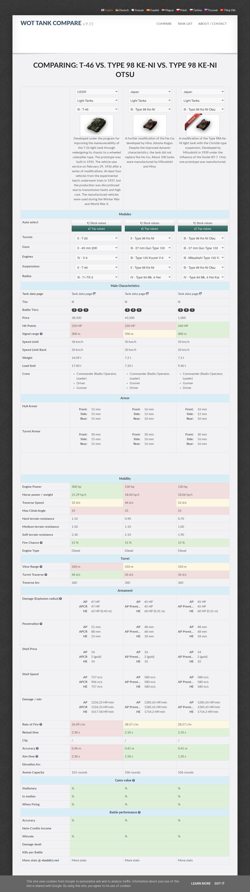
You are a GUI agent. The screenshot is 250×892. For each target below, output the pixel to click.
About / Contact (212, 23)
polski (183, 10)
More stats (79, 860)
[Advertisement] (125, 42)
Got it (219, 883)
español (154, 10)
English (109, 10)
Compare (164, 23)
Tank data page (82, 293)
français (139, 10)
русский (213, 10)
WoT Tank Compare (57, 23)
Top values (98, 229)
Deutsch (124, 10)
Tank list (185, 23)
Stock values (98, 223)
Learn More (201, 883)
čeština (197, 10)
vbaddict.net (50, 860)
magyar (169, 10)
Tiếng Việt (230, 10)
